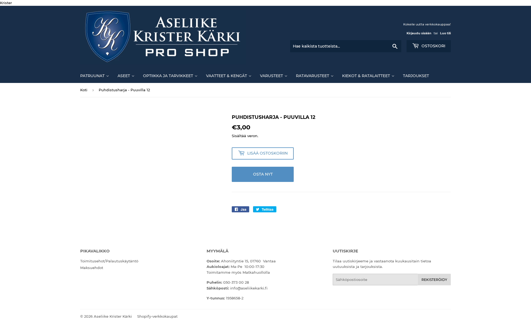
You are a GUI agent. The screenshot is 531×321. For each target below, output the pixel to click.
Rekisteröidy (434, 280)
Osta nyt (263, 174)
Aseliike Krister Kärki (113, 316)
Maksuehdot (91, 267)
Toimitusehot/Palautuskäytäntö (109, 261)
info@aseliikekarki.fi (248, 288)
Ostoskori (432, 45)
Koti (83, 90)
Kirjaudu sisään (419, 33)
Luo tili (445, 33)
